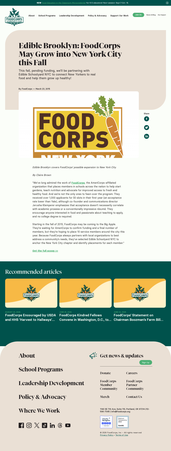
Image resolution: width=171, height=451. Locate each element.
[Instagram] (29, 425)
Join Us (138, 15)
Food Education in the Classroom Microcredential (64, 3)
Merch (104, 397)
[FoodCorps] (14, 17)
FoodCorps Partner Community (135, 385)
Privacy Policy (106, 435)
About (27, 355)
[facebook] (21, 425)
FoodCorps (78, 182)
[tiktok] (44, 425)
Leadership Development (51, 383)
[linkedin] (52, 425)
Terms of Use (121, 435)
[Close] (167, 3)
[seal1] (106, 422)
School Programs (41, 369)
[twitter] (36, 425)
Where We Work (39, 410)
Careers (131, 373)
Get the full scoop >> (45, 250)
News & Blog (151, 15)
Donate (105, 373)
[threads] (60, 425)
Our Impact (162, 15)
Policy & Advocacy (42, 397)
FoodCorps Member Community (109, 385)
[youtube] (67, 425)
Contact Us (134, 397)
